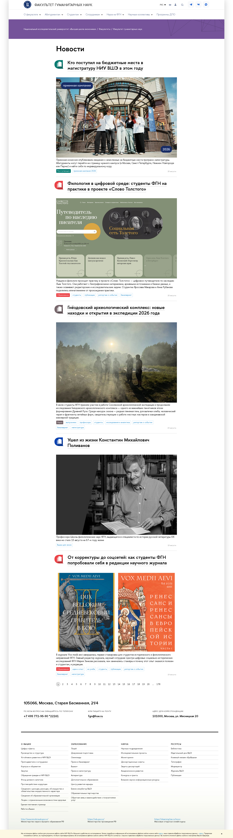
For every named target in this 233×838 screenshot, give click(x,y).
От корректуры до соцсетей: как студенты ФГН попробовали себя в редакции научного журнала (117, 560)
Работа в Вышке (28, 809)
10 (99, 684)
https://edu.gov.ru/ (96, 819)
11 (104, 684)
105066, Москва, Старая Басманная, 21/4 (61, 703)
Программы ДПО (166, 14)
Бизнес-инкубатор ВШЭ (81, 788)
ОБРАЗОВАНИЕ (79, 744)
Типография (176, 762)
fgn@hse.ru (95, 716)
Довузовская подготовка (82, 753)
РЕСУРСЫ (176, 744)
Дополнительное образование (84, 779)
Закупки (24, 771)
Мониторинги (127, 757)
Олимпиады (76, 757)
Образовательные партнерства (85, 793)
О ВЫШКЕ (26, 744)
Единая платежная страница (33, 804)
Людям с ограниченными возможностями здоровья (43, 800)
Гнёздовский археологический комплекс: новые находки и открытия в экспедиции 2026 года (116, 310)
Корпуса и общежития (31, 766)
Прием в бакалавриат (80, 762)
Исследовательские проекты (134, 753)
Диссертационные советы (132, 762)
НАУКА (125, 744)
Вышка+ (74, 766)
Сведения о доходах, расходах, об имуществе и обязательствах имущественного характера (42, 789)
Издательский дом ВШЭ (181, 753)
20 (148, 684)
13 (114, 684)
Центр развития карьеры (82, 784)
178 (158, 684)
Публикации (176, 775)
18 (138, 684)
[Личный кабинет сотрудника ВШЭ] (175, 5)
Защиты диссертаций (130, 766)
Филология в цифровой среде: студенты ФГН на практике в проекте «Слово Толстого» (117, 186)
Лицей (74, 748)
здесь (161, 833)
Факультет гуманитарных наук (63, 5)
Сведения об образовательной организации (40, 795)
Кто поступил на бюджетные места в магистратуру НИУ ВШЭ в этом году (105, 65)
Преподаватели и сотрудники (34, 762)
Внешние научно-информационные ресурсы (140, 779)
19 (143, 684)
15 (124, 684)
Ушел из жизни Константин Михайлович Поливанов (108, 442)
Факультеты (105, 29)
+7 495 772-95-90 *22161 (41, 716)
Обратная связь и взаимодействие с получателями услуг (93, 798)
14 (119, 684)
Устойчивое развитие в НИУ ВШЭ (36, 757)
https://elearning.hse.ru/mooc (167, 819)
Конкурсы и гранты (129, 775)
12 (109, 684)
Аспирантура (76, 775)
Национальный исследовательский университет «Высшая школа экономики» (60, 29)
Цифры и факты (28, 748)
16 (128, 684)
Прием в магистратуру (81, 771)
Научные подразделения (132, 748)
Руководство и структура (32, 753)
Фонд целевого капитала (32, 779)
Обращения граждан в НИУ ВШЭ (35, 775)
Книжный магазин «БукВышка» (184, 757)
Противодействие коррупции (34, 784)
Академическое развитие (132, 771)
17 (133, 684)
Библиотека (176, 748)
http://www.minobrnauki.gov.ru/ (34, 819)
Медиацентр (176, 766)
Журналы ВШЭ (177, 771)
